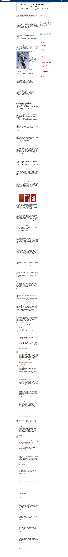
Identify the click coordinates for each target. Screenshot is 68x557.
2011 (42, 41)
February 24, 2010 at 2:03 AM (25, 443)
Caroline (20, 350)
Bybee (20, 435)
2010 (42, 42)
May (42, 53)
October (43, 46)
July (42, 50)
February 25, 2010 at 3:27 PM (25, 546)
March (43, 56)
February (43, 57)
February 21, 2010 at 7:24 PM (25, 348)
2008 (42, 76)
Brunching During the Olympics (46, 62)
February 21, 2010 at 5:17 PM (25, 338)
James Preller (21, 364)
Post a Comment (19, 548)
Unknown (20, 329)
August (43, 49)
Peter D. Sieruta (21, 464)
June (42, 52)
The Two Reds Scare (45, 71)
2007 (42, 77)
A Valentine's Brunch (45, 65)
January (43, 73)
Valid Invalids (44, 61)
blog (24, 244)
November (43, 45)
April (42, 54)
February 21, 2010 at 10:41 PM (25, 362)
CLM (19, 419)
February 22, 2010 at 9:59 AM (25, 416)
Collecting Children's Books (34, 5)
